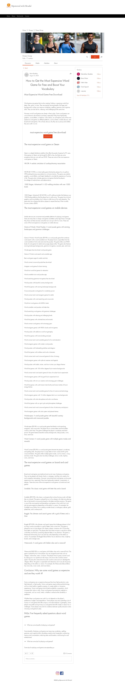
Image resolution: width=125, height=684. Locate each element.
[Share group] (101, 57)
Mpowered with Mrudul (21, 6)
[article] (48, 367)
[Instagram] (57, 673)
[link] (28, 63)
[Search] (87, 57)
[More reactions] (31, 653)
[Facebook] (61, 673)
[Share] (71, 74)
